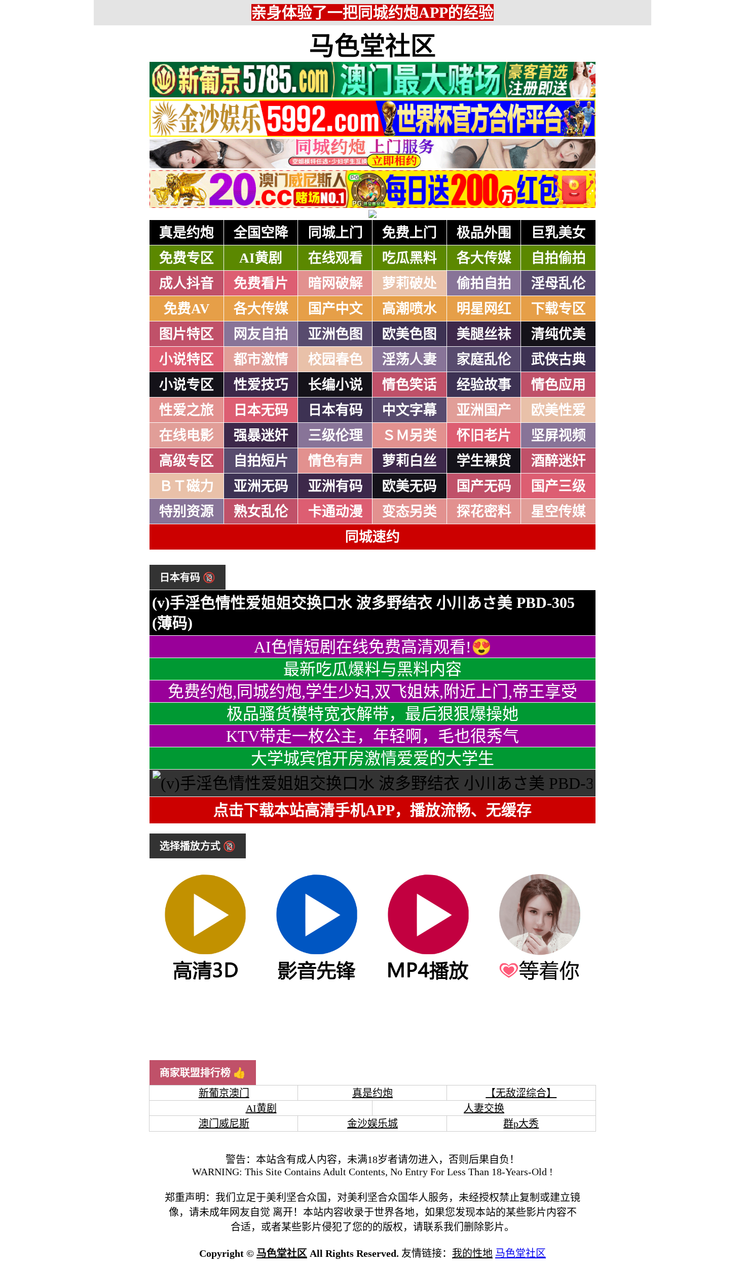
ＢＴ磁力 (186, 486)
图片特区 (186, 334)
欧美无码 (409, 486)
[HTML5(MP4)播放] (428, 979)
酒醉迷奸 (558, 460)
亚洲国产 (484, 410)
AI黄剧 (260, 258)
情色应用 (558, 384)
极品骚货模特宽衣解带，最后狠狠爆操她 (372, 714)
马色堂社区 (372, 46)
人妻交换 (484, 1108)
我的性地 (472, 1253)
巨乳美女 (558, 232)
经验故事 (484, 384)
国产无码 (484, 486)
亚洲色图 (335, 334)
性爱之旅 (186, 410)
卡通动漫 (335, 511)
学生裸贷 (484, 460)
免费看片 (261, 283)
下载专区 (558, 308)
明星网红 (484, 308)
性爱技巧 (261, 384)
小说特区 (186, 359)
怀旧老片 (484, 435)
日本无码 (261, 410)
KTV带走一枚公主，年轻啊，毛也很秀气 (372, 736)
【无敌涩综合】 (521, 1093)
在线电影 (186, 435)
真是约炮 (186, 232)
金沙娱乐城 (372, 1123)
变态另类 (409, 511)
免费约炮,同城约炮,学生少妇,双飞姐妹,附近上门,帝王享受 (372, 691)
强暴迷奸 (261, 435)
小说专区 (186, 384)
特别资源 (186, 511)
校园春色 (335, 359)
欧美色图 (409, 334)
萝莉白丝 (409, 460)
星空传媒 (558, 511)
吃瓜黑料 (409, 258)
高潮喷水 (409, 308)
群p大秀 (521, 1123)
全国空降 (261, 232)
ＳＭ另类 (409, 435)
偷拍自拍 (484, 283)
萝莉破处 (409, 283)
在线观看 (335, 258)
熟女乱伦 (261, 511)
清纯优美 (558, 334)
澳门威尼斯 (224, 1123)
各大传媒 (484, 258)
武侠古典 (558, 359)
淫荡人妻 (409, 359)
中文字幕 (409, 410)
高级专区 (186, 460)
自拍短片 (261, 460)
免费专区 (186, 258)
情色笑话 (409, 384)
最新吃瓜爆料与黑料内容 (372, 669)
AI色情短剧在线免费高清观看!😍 (373, 647)
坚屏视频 (558, 435)
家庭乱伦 (484, 359)
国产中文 (335, 308)
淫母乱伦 (558, 283)
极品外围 (484, 232)
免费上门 (409, 232)
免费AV (187, 308)
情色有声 (335, 460)
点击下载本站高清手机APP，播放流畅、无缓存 (372, 810)
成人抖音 (186, 283)
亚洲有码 (335, 486)
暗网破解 (335, 283)
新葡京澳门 (224, 1093)
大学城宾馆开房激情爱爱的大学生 (372, 758)
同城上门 (335, 232)
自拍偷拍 (558, 258)
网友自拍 (261, 334)
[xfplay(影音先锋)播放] (316, 979)
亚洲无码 (261, 486)
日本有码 (335, 410)
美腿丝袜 (484, 334)
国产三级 (558, 486)
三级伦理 (335, 435)
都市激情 (261, 359)
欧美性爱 (558, 410)
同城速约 (372, 537)
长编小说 (335, 384)
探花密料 (484, 511)
